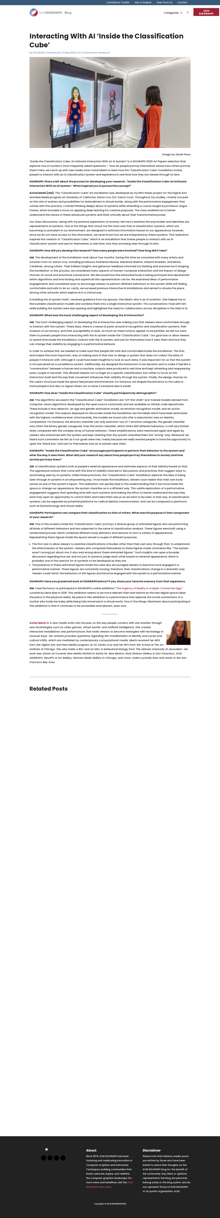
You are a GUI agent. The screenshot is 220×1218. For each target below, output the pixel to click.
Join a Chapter (143, 2)
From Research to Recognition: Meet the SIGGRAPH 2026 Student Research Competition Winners (108, 805)
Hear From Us (164, 2)
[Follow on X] (50, 1158)
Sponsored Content (54, 874)
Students (58, 813)
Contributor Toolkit (118, 2)
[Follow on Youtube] (63, 1158)
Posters (32, 829)
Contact (182, 2)
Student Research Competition (76, 829)
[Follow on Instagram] (56, 1158)
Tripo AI (67, 874)
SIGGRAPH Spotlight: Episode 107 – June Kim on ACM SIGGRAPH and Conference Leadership (104, 993)
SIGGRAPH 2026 (54, 829)
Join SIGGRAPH (206, 12)
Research (104, 52)
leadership (49, 1016)
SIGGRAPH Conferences (47, 52)
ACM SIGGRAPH (36, 1001)
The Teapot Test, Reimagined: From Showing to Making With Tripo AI (85, 851)
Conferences (90, 52)
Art (79, 52)
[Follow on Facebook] (43, 1158)
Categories (171, 13)
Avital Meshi (37, 623)
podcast (59, 1016)
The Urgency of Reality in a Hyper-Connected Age (148, 588)
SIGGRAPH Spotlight (88, 1016)
